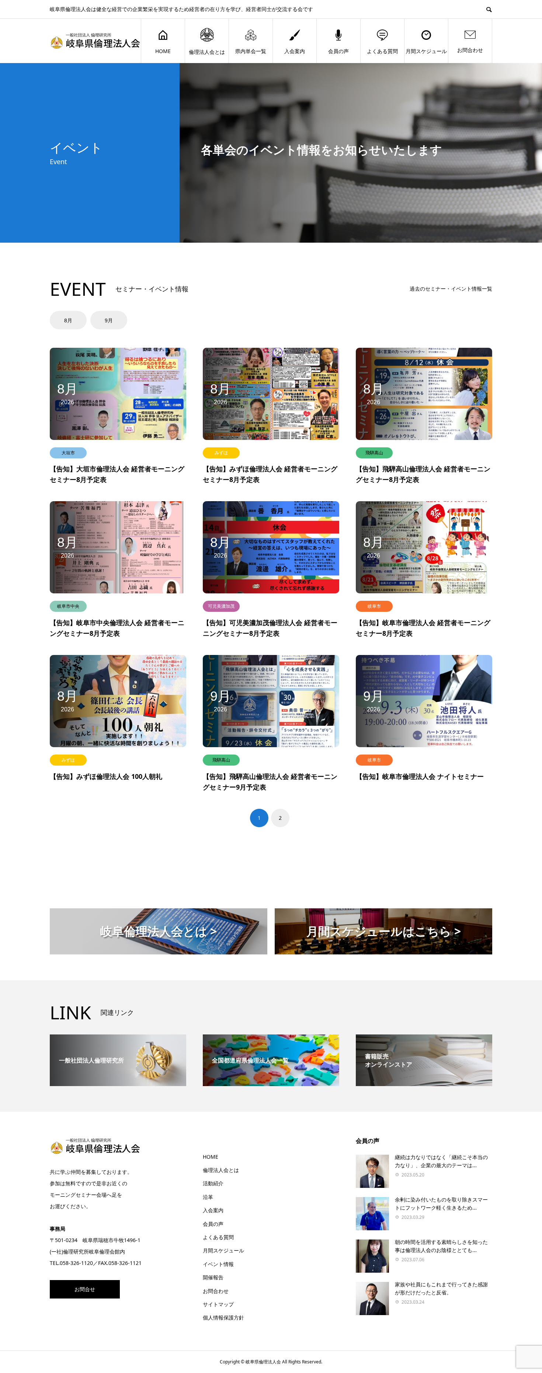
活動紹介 (213, 1183)
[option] (69, 320)
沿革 (208, 1196)
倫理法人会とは (207, 51)
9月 (109, 320)
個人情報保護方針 (223, 1317)
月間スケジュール (426, 51)
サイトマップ (218, 1304)
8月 (68, 320)
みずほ (221, 453)
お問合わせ (470, 49)
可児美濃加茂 (221, 606)
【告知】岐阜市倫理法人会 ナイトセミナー (420, 776)
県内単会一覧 (250, 51)
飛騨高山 (374, 453)
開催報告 (213, 1277)
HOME (163, 51)
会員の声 (338, 51)
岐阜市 (374, 606)
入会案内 (294, 51)
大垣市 (68, 453)
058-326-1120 (76, 1262)
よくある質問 (382, 51)
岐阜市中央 (68, 606)
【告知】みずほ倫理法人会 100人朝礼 (106, 776)
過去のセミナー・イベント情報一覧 (451, 288)
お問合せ (84, 1289)
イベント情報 (218, 1264)
